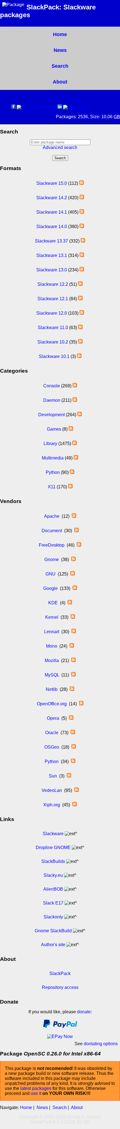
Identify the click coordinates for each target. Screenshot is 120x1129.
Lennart (51, 631)
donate (84, 1011)
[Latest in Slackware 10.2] (80, 342)
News (60, 50)
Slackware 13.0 (51, 269)
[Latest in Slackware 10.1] (79, 356)
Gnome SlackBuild (53, 930)
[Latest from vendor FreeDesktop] (79, 545)
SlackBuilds (53, 861)
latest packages (35, 1088)
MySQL (52, 675)
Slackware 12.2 (52, 284)
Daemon (51, 400)
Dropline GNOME (53, 847)
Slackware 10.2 (52, 342)
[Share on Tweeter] (36, 107)
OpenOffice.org (52, 703)
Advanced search (60, 147)
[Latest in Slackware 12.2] (80, 284)
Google (50, 588)
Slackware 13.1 (51, 255)
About (60, 82)
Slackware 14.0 (51, 226)
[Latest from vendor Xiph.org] (74, 804)
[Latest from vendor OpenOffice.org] (81, 703)
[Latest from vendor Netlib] (72, 689)
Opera (53, 718)
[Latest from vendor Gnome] (73, 559)
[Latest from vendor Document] (76, 530)
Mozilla (52, 660)
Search (60, 66)
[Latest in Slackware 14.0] (82, 226)
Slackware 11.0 (53, 327)
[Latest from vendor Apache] (74, 516)
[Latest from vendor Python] (73, 761)
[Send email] (76, 107)
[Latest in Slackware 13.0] (82, 269)
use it (36, 1093)
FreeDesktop (51, 545)
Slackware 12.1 (52, 298)
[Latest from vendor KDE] (70, 602)
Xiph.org (51, 804)
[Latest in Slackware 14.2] (82, 197)
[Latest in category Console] (75, 385)
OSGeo (51, 747)
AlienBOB (53, 889)
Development (51, 414)
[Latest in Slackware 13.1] (82, 255)
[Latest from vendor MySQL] (73, 675)
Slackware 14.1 (51, 212)
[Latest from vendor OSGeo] (73, 747)
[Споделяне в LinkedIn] (59, 107)
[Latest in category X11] (70, 486)
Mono (51, 646)
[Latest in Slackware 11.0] (80, 327)
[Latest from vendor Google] (75, 588)
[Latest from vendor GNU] (72, 574)
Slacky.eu (53, 875)
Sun (53, 776)
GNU (50, 574)
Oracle (51, 732)
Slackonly (53, 917)
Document (52, 530)
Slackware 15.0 (51, 183)
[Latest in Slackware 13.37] (83, 241)
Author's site (53, 944)
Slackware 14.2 (51, 197)
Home (60, 34)
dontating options (101, 1043)
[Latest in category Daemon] (75, 400)
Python (53, 472)
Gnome (51, 559)
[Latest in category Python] (72, 472)
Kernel (51, 617)
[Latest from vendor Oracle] (73, 732)
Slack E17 (53, 903)
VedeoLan (52, 790)
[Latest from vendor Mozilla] (73, 660)
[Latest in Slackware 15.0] (81, 183)
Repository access (60, 987)
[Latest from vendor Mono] (71, 646)
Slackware (53, 833)
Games (54, 429)
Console (51, 385)
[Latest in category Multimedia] (76, 458)
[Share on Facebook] (13, 107)
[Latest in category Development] (79, 414)
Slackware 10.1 (54, 356)
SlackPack (60, 973)
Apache (51, 516)
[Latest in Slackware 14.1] (82, 212)
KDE (53, 602)
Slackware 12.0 (51, 313)
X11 (52, 486)
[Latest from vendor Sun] (69, 776)
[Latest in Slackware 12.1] (80, 298)
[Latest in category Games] (71, 429)
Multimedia (53, 458)
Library (50, 443)
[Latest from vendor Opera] (71, 718)
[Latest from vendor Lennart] (73, 631)
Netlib (51, 689)
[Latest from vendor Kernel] (73, 617)
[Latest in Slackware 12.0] (82, 313)
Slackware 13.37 (51, 241)
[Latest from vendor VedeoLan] (76, 790)
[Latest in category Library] (74, 443)
